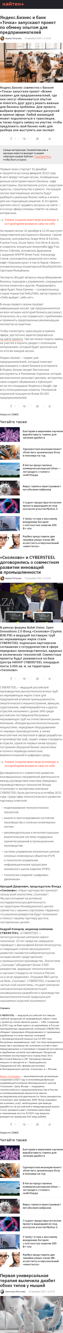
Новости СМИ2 (9, 414)
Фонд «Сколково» (10, 1076)
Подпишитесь (43, 156)
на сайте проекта (11, 339)
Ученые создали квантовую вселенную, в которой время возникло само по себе (32, 221)
